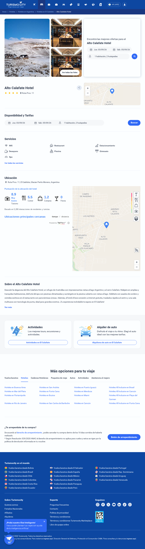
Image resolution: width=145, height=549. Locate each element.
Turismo (14, 204)
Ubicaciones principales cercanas (25, 216)
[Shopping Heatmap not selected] (136, 205)
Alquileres (9, 517)
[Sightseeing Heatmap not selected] (136, 211)
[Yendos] (100, 4)
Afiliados (8, 513)
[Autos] (63, 4)
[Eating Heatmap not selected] (136, 200)
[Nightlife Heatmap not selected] (136, 194)
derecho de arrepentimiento (29, 432)
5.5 (30, 197)
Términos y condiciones (60, 517)
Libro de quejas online (59, 525)
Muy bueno (14, 199)
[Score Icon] (7, 198)
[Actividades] (71, 4)
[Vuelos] (16, 4)
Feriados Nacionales (13, 509)
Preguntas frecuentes (59, 505)
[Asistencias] (56, 4)
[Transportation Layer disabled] (136, 219)
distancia (65, 217)
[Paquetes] (49, 4)
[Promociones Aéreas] (85, 4)
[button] (124, 4)
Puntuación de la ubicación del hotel (21, 189)
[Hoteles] (41, 4)
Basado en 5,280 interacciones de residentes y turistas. (27, 209)
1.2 (46, 197)
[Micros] (78, 4)
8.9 (13, 194)
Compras (48, 201)
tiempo (55, 217)
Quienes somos (11, 505)
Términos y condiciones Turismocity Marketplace (71, 521)
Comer (30, 201)
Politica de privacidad (59, 513)
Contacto (54, 509)
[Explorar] (93, 4)
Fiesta (63, 201)
